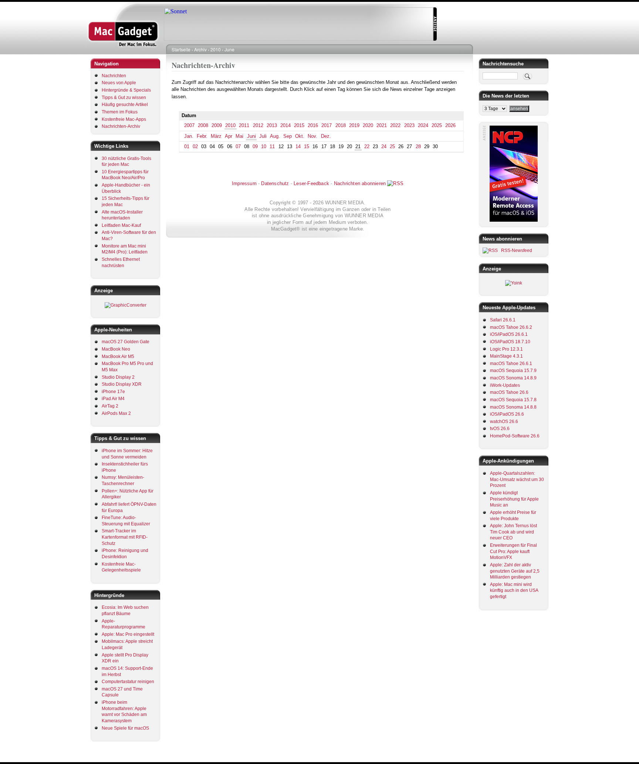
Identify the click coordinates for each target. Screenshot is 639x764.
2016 (313, 125)
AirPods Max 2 (116, 413)
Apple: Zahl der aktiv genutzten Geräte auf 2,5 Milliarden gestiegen (515, 571)
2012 (258, 125)
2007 (189, 125)
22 (366, 146)
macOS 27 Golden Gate (125, 341)
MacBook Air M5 (118, 356)
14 (298, 146)
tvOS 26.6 (500, 428)
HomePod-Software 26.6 (515, 436)
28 (418, 146)
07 (238, 146)
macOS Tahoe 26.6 (509, 392)
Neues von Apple (119, 82)
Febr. (202, 136)
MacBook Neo (116, 349)
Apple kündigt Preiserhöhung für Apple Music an (514, 499)
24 (383, 146)
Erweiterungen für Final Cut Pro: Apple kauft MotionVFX (513, 551)
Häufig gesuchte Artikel (125, 104)
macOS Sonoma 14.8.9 (513, 378)
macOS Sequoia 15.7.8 (513, 399)
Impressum (244, 183)
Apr (228, 136)
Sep (287, 136)
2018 (340, 125)
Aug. (275, 136)
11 (272, 146)
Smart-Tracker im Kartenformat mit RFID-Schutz (125, 537)
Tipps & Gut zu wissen (124, 97)
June (229, 49)
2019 (354, 125)
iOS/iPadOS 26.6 (507, 414)
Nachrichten (114, 75)
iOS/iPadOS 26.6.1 (509, 334)
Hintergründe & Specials (126, 90)
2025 (437, 125)
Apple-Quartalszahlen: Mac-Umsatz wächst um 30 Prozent (517, 479)
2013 (272, 125)
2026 (450, 125)
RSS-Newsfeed (516, 250)
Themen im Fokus (120, 112)
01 (186, 146)
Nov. (312, 136)
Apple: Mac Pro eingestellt (128, 634)
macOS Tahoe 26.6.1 (511, 363)
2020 (368, 125)
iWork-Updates (505, 385)
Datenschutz (275, 183)
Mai (239, 136)
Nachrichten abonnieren (360, 183)
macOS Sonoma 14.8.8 (513, 407)
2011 (244, 125)
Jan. (188, 136)
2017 (326, 125)
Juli (263, 136)
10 (263, 146)
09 (255, 146)
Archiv (200, 49)
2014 (285, 125)
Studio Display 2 (118, 377)
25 (392, 146)
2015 (299, 125)
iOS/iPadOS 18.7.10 (510, 341)
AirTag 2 (110, 406)
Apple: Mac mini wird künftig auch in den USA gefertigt (514, 590)
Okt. (299, 136)
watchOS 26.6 (504, 421)
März (216, 136)
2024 (423, 125)
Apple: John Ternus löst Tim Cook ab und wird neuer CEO (513, 531)
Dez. (326, 136)
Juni (251, 136)
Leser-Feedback (311, 183)
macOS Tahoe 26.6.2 (511, 327)
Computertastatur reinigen (128, 681)
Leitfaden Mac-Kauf (121, 225)
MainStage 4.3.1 (506, 356)
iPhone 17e (113, 391)
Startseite (181, 49)
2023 (409, 125)
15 (306, 146)
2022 (395, 125)
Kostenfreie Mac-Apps (124, 119)
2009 (217, 125)
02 (195, 146)
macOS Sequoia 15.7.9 (513, 370)
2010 (215, 49)
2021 (381, 125)
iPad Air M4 (113, 398)
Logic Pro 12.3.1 (506, 349)
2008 (203, 125)
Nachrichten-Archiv (121, 126)
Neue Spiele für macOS (125, 728)
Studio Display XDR (122, 384)
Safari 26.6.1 (502, 320)
